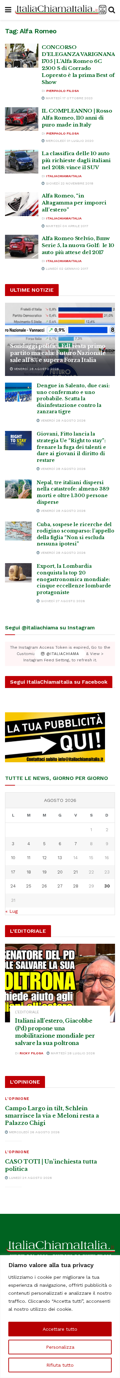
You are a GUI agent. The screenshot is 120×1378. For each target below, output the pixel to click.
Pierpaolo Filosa (62, 91)
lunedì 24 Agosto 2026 (30, 1178)
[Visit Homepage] (59, 10)
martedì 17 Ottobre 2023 (69, 98)
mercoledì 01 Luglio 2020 (69, 141)
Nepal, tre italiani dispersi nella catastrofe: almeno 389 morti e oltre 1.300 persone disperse (73, 492)
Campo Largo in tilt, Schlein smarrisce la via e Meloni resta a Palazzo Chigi (52, 1116)
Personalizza (60, 1347)
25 (28, 885)
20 (60, 871)
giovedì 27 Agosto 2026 (62, 601)
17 (13, 871)
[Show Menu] (8, 10)
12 (44, 857)
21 (75, 871)
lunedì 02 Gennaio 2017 (66, 268)
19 (44, 871)
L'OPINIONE (17, 1099)
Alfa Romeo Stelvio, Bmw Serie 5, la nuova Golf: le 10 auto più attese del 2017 (78, 245)
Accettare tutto (60, 1329)
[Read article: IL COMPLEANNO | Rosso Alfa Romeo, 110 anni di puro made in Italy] (21, 119)
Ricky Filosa (31, 1053)
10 (13, 857)
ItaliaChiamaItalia (64, 176)
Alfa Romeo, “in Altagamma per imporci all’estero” (74, 202)
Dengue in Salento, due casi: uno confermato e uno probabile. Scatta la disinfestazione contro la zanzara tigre (73, 399)
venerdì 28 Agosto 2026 (36, 369)
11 (28, 857)
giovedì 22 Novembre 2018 (69, 183)
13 (60, 857)
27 (60, 885)
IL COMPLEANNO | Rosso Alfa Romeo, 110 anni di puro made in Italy (77, 118)
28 (75, 885)
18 (29, 871)
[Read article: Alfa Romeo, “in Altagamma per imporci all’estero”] (21, 204)
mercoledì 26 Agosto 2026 (34, 1132)
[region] (60, 1316)
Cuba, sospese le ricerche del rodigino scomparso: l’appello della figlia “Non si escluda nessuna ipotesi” (75, 534)
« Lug (11, 911)
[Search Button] (111, 10)
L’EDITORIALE (27, 1012)
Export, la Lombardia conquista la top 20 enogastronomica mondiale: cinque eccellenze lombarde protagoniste (74, 579)
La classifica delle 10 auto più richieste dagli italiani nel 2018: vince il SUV (76, 160)
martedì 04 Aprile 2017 (66, 226)
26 (44, 885)
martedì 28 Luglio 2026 (72, 1053)
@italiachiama (62, 654)
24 (13, 885)
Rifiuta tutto (60, 1365)
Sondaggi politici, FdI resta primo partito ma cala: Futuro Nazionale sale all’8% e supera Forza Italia (57, 353)
